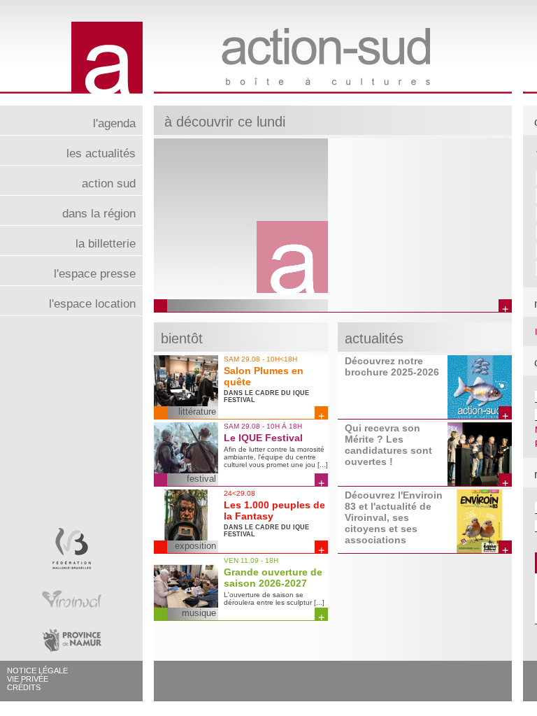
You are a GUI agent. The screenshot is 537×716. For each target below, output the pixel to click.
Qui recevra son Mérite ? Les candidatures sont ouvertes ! (388, 444)
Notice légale (37, 670)
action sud (109, 183)
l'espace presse (95, 273)
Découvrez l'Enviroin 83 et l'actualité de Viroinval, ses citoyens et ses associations (394, 517)
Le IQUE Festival (263, 437)
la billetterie (106, 243)
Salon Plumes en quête (263, 376)
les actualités (101, 153)
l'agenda (114, 123)
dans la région (99, 213)
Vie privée (27, 679)
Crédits (24, 687)
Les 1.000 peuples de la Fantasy (274, 510)
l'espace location (92, 303)
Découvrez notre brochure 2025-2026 (392, 366)
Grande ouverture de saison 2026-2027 (273, 577)
